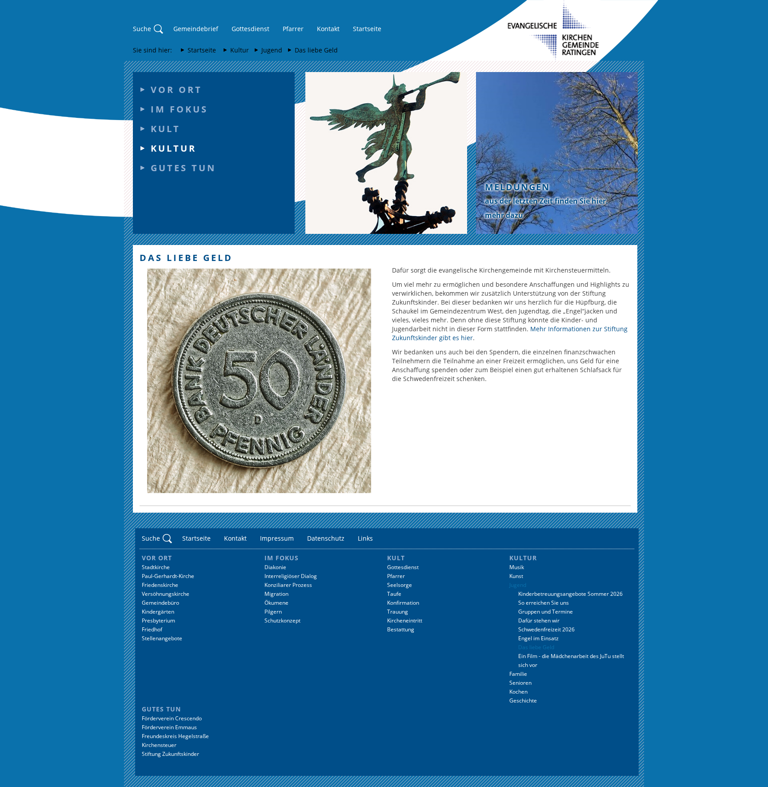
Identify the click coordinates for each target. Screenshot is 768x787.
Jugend (271, 50)
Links (365, 538)
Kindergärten (158, 611)
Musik (516, 567)
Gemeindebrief (195, 28)
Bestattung (400, 629)
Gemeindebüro (160, 602)
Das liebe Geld (316, 50)
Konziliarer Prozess (288, 585)
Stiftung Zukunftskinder (170, 754)
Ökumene (276, 602)
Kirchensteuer (159, 745)
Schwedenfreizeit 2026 (546, 629)
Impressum (277, 538)
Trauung (397, 611)
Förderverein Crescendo (172, 718)
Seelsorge (399, 585)
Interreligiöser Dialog (290, 576)
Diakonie (275, 567)
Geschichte (523, 700)
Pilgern (273, 611)
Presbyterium (158, 620)
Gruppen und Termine (545, 611)
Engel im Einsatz (538, 638)
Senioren (520, 683)
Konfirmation (403, 602)
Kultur (239, 50)
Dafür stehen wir (539, 620)
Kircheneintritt (404, 620)
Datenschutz (325, 538)
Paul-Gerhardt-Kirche (168, 576)
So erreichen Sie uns (543, 602)
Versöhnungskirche (165, 594)
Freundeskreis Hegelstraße (175, 736)
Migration (276, 594)
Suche (142, 28)
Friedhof (152, 629)
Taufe (394, 594)
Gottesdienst (250, 28)
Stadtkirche (156, 567)
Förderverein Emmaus (169, 727)
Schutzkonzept (282, 620)
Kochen (518, 691)
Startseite (367, 28)
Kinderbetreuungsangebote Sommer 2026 (570, 594)
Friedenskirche (160, 585)
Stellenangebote (162, 638)
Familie (518, 674)
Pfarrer (293, 28)
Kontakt (328, 28)
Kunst (516, 576)
